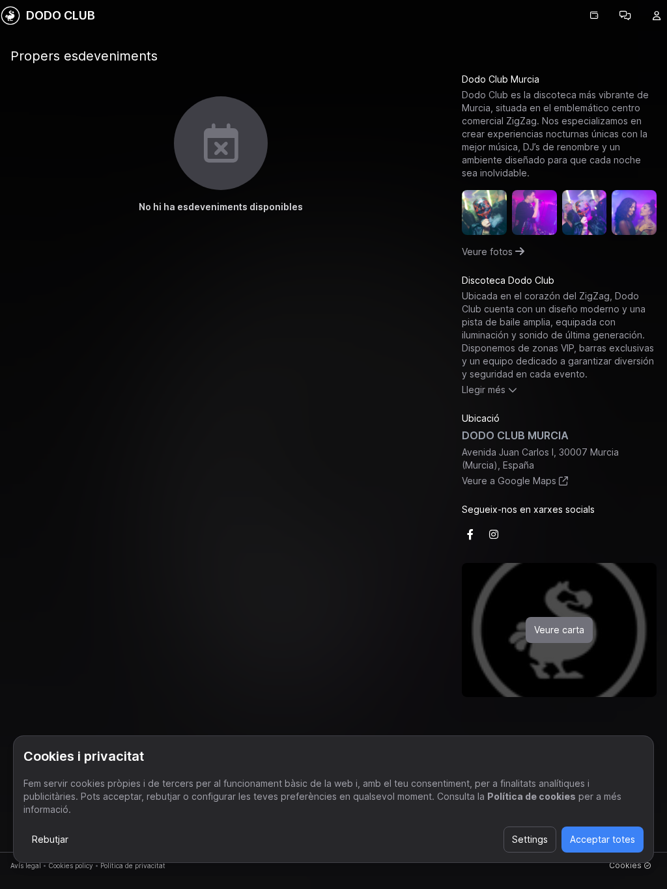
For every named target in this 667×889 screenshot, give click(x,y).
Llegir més (483, 389)
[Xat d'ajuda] (625, 15)
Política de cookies (531, 796)
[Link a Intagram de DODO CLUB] (494, 534)
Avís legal (25, 865)
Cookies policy (70, 865)
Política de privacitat (132, 865)
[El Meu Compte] (656, 15)
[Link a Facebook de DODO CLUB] (470, 534)
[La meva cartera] (594, 15)
